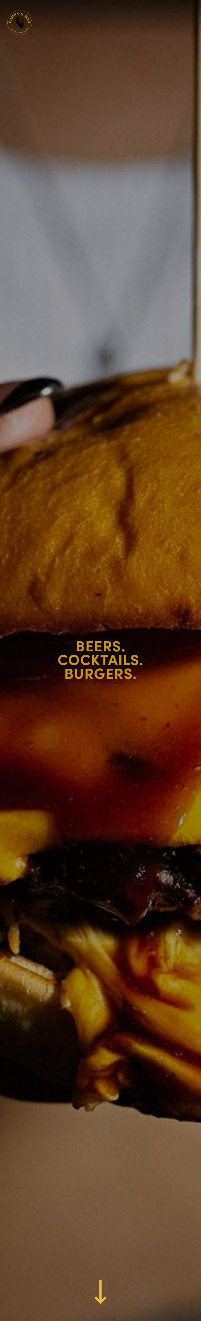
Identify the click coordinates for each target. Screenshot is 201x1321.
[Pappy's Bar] (19, 23)
